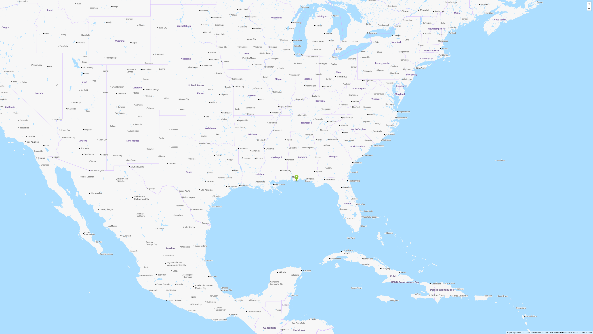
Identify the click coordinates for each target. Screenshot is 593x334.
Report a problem (514, 332)
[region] (296, 167)
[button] (297, 178)
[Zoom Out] (589, 8)
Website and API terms (582, 332)
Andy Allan (567, 332)
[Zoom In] (589, 4)
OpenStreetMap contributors (536, 332)
